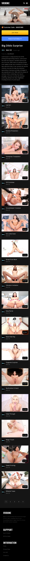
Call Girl (8, 105)
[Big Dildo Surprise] (15, 15)
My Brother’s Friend (12, 388)
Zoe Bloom (10, 54)
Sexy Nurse (9, 311)
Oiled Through (10, 414)
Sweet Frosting (10, 465)
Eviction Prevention (12, 131)
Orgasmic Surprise (12, 362)
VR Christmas (10, 182)
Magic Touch (10, 440)
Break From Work (11, 259)
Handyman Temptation (13, 156)
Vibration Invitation (12, 285)
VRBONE (6, 3)
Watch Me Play (10, 337)
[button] (24, 3)
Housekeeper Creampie (13, 208)
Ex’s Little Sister (11, 234)
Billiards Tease (10, 491)
